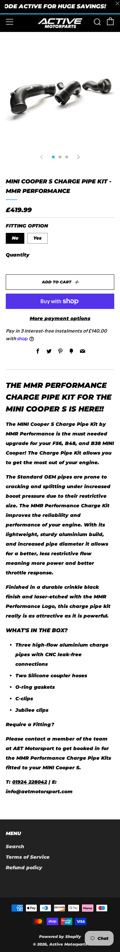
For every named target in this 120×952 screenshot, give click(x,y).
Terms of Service (28, 857)
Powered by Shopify (60, 936)
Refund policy (24, 867)
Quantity (17, 255)
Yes (37, 238)
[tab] (53, 157)
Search (15, 846)
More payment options (60, 318)
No (15, 238)
